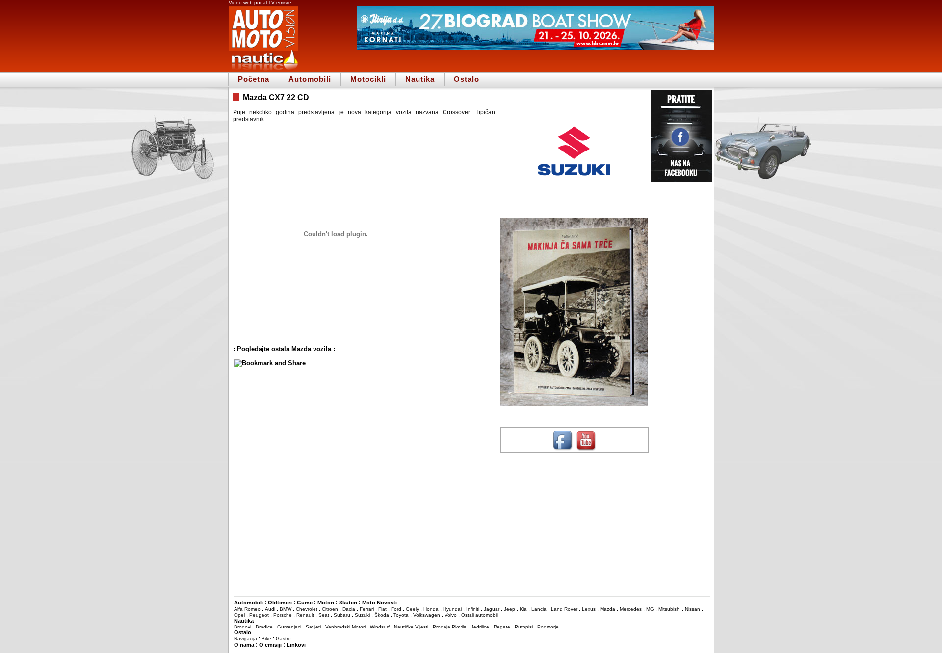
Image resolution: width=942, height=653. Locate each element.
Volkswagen (426, 615)
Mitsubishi (669, 609)
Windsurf (380, 626)
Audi (270, 609)
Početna (253, 79)
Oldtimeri (280, 602)
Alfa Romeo (247, 609)
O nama (244, 645)
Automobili (309, 79)
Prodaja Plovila (450, 626)
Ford (396, 609)
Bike (266, 638)
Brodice (264, 626)
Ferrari (367, 609)
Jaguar (491, 609)
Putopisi (524, 626)
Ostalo (466, 79)
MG (650, 609)
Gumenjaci (289, 626)
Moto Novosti (379, 602)
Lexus (589, 609)
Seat (323, 615)
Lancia (539, 609)
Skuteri (348, 602)
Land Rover (564, 609)
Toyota (401, 615)
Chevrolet (306, 609)
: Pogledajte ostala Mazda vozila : (284, 348)
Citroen (330, 609)
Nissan (692, 609)
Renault (305, 615)
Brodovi (242, 626)
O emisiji (270, 645)
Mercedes (631, 609)
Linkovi (296, 645)
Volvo (451, 615)
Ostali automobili (479, 615)
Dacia (348, 609)
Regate (502, 626)
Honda (431, 609)
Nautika (420, 79)
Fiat (382, 609)
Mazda (607, 609)
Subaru (342, 615)
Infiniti (472, 609)
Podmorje (548, 626)
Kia (523, 609)
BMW (285, 609)
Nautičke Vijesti (411, 626)
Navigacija (245, 638)
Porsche (282, 615)
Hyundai (452, 609)
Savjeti (313, 626)
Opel (239, 615)
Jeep (509, 609)
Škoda (381, 615)
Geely (412, 609)
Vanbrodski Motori (345, 626)
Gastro (283, 638)
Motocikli (368, 79)
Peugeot (259, 615)
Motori (325, 602)
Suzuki (362, 615)
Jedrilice (480, 626)
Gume (305, 602)
